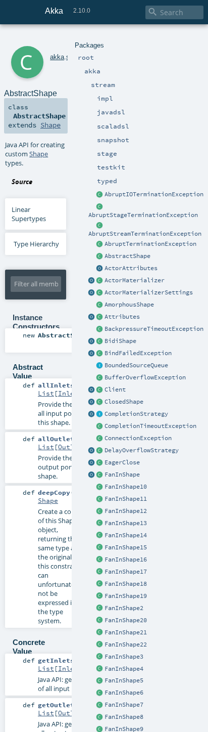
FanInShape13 (126, 523)
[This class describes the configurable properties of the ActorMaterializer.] (100, 293)
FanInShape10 (126, 486)
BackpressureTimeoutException (154, 328)
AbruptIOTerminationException (154, 194)
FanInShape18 (126, 583)
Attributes (122, 316)
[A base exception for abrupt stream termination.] (100, 226)
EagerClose (122, 462)
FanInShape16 (126, 559)
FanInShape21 (126, 632)
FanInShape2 (124, 608)
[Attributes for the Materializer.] (100, 269)
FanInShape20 (126, 620)
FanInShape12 (126, 510)
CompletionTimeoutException (150, 425)
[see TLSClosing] (100, 463)
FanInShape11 (126, 498)
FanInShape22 (126, 644)
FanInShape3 (124, 656)
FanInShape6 (124, 692)
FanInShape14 (126, 535)
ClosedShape (124, 401)
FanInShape (122, 474)
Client (115, 389)
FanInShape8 (124, 716)
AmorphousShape (129, 304)
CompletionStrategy (136, 413)
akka (57, 57)
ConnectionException (138, 438)
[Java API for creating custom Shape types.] (100, 256)
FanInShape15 (126, 547)
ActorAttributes (131, 268)
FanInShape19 (126, 595)
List (46, 393)
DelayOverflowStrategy (142, 450)
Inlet (68, 393)
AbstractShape (127, 256)
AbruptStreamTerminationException (144, 233)
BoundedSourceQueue (136, 365)
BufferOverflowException (145, 377)
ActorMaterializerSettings (149, 292)
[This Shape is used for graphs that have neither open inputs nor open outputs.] (100, 402)
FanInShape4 (124, 668)
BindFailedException (138, 353)
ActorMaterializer (135, 280)
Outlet (70, 447)
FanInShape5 (124, 680)
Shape (50, 125)
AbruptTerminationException (150, 243)
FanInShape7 (124, 704)
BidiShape (120, 341)
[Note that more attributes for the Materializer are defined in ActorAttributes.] (92, 317)
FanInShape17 (126, 571)
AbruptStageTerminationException (143, 215)
